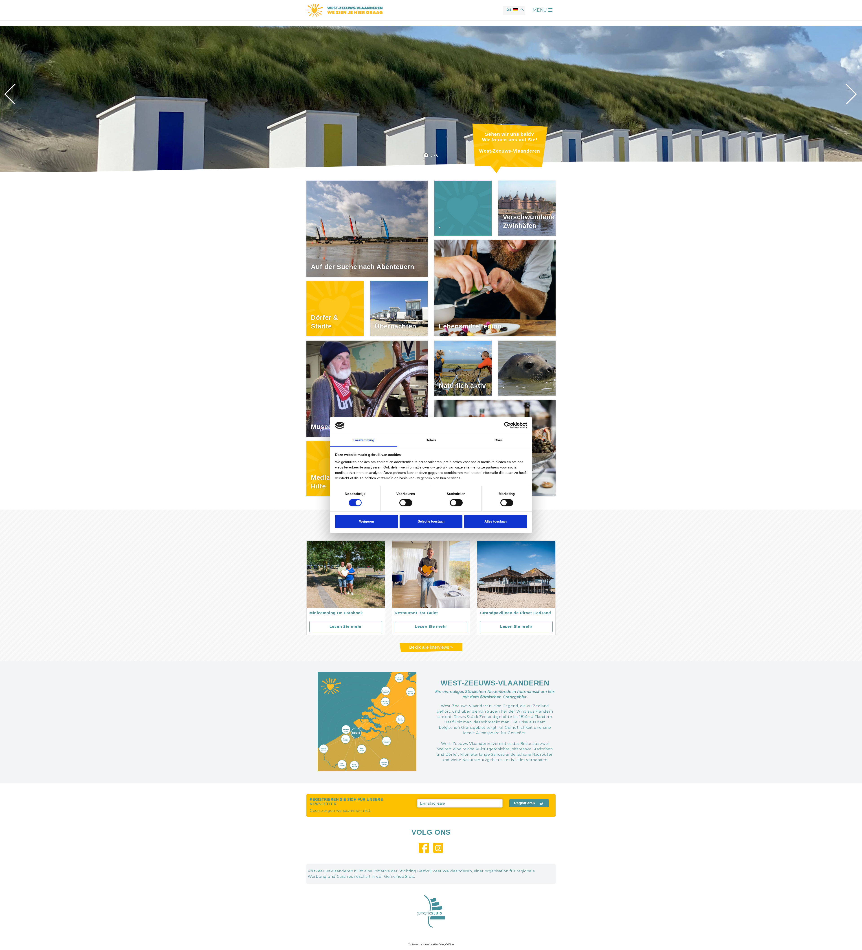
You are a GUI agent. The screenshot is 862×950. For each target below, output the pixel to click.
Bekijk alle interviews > (431, 647)
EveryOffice (446, 944)
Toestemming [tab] (363, 440)
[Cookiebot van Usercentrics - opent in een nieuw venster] (507, 425)
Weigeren (366, 521)
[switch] (405, 502)
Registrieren (524, 803)
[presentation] (10, 94)
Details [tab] (431, 440)
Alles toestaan (495, 521)
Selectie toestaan (431, 521)
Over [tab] (498, 440)
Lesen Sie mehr (346, 626)
